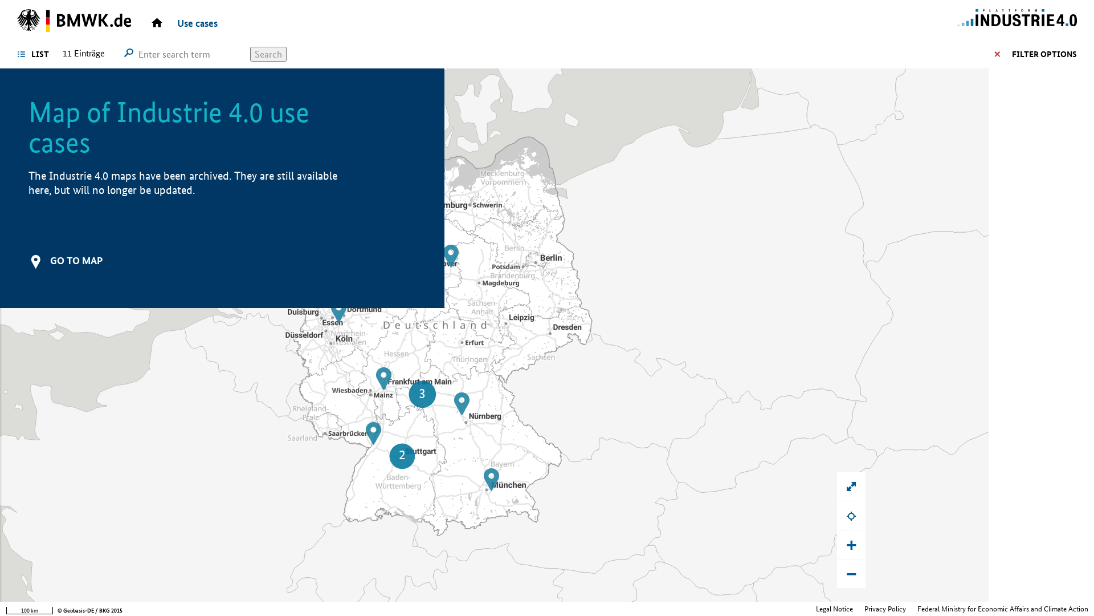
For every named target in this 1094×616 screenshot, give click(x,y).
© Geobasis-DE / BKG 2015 (90, 610)
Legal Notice (834, 609)
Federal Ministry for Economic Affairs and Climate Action (1002, 609)
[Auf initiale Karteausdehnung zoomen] (851, 486)
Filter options (1044, 54)
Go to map (76, 260)
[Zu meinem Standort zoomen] (851, 515)
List (40, 54)
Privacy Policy (885, 609)
